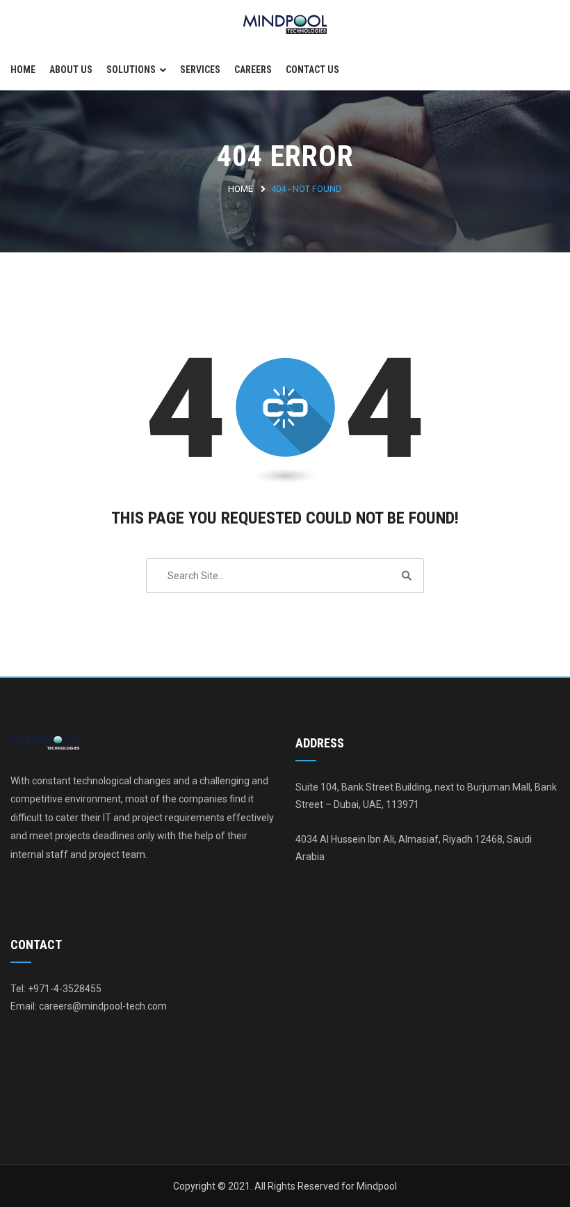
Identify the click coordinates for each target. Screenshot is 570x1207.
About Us (70, 69)
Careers (253, 69)
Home (22, 69)
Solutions (131, 69)
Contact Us (312, 69)
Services (200, 69)
